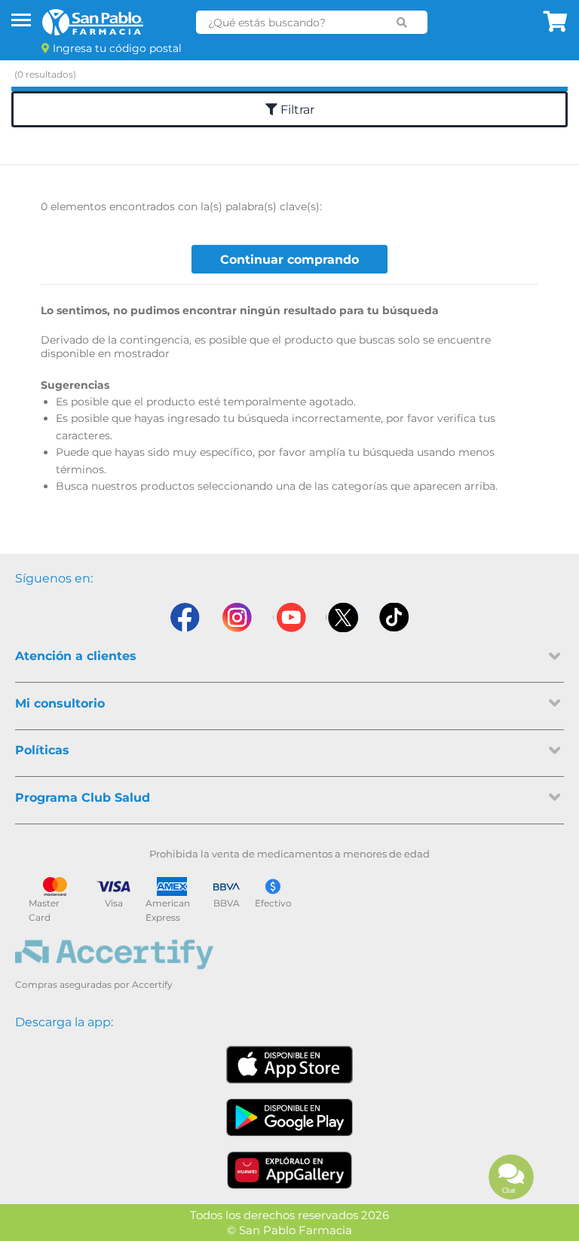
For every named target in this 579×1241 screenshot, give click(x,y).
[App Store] (289, 1065)
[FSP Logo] (92, 22)
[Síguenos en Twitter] (342, 617)
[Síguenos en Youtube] (289, 617)
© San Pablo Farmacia (289, 1230)
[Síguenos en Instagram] (236, 617)
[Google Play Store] (289, 1117)
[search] (402, 22)
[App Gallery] (290, 1170)
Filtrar (295, 109)
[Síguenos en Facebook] (184, 617)
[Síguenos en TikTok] (395, 617)
